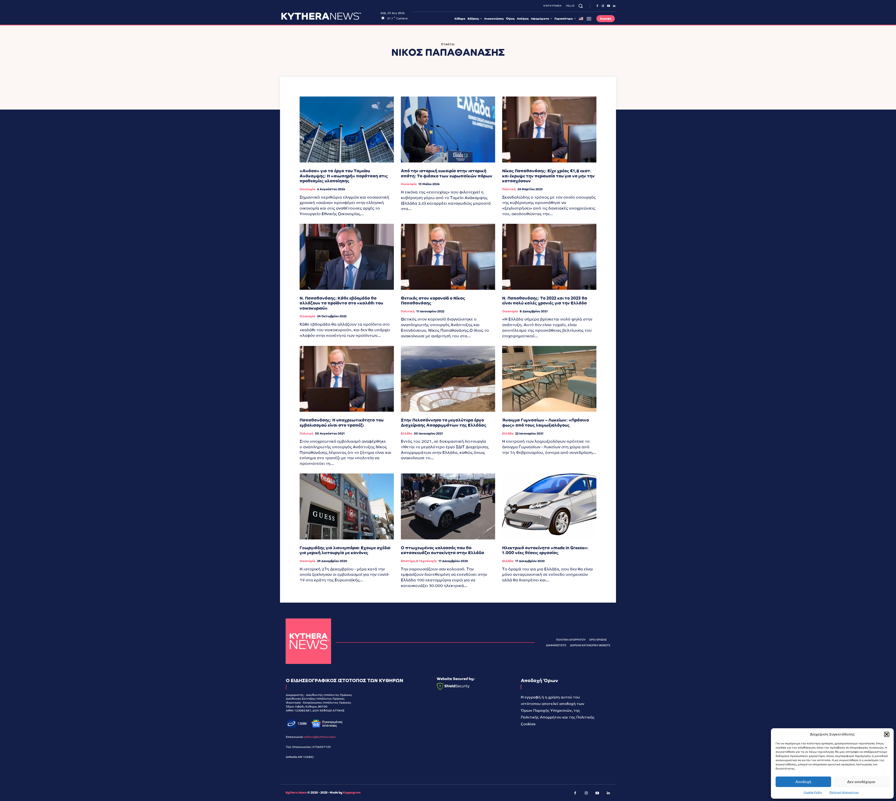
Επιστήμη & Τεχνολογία (419, 561)
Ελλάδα (406, 433)
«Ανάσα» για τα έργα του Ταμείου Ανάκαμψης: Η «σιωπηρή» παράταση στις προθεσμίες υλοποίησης (344, 175)
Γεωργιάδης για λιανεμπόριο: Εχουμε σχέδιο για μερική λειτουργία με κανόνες (345, 550)
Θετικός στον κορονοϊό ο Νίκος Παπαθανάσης (433, 301)
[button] (886, 734)
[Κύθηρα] (308, 641)
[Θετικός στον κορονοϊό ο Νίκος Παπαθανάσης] (448, 257)
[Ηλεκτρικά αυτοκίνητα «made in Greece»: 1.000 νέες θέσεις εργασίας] (549, 506)
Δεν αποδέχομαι (861, 782)
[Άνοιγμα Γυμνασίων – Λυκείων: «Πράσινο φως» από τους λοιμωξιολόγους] (549, 379)
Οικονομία (307, 189)
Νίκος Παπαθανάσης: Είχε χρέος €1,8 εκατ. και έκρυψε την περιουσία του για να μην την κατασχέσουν (548, 175)
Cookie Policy (813, 792)
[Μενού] (589, 18)
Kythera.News (296, 792)
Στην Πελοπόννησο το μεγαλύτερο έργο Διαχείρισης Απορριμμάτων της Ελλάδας (443, 423)
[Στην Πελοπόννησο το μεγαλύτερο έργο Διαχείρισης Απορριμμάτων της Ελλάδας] (448, 379)
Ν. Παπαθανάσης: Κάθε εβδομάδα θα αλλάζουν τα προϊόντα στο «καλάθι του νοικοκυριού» (341, 303)
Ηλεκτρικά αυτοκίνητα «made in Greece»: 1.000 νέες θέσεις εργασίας (545, 550)
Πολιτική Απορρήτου (844, 792)
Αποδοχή (803, 782)
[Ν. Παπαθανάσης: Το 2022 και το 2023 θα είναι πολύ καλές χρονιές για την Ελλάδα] (549, 257)
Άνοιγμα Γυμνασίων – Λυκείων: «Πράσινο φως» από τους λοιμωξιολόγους (545, 423)
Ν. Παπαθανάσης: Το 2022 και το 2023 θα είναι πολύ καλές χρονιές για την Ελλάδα (544, 301)
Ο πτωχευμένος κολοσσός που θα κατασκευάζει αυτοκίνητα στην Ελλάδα (442, 550)
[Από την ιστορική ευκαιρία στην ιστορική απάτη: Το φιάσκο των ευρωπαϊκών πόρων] (448, 129)
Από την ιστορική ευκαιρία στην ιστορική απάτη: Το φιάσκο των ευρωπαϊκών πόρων (446, 173)
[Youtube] (608, 6)
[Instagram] (603, 6)
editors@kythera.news (320, 737)
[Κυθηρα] (329, 16)
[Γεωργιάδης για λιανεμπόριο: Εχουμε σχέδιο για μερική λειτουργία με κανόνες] (347, 506)
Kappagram (351, 792)
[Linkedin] (614, 6)
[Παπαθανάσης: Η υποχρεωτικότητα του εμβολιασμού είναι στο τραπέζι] (347, 379)
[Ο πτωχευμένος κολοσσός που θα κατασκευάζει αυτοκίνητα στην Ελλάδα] (448, 506)
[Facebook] (597, 6)
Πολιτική (509, 189)
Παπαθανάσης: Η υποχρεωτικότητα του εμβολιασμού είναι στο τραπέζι (342, 423)
